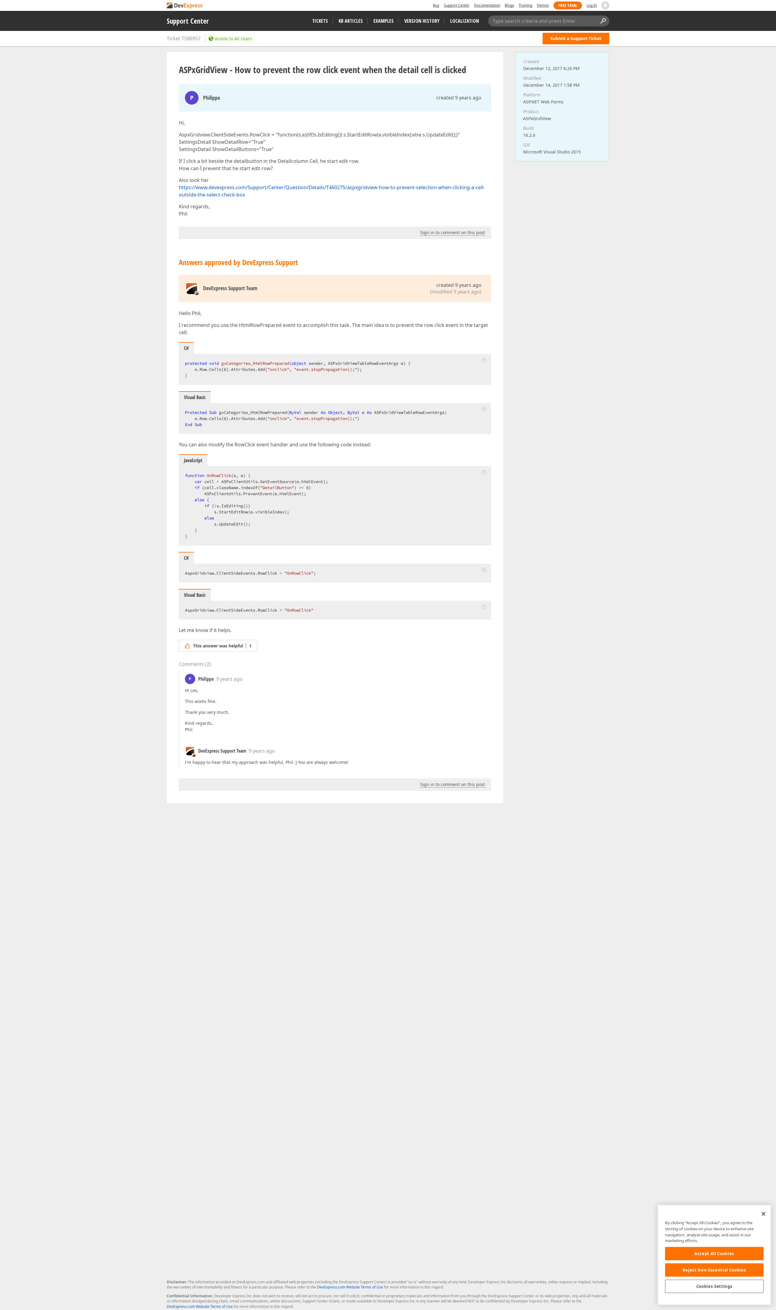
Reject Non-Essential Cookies (714, 1270)
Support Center (457, 5)
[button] (484, 360)
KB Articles (351, 21)
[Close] (763, 1214)
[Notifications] (605, 5)
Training (525, 5)
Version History (422, 21)
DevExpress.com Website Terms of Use (350, 1287)
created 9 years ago (458, 97)
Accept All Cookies (714, 1253)
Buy (436, 5)
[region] (714, 1255)
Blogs (509, 5)
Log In (592, 5)
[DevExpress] (185, 6)
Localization (464, 21)
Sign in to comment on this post (452, 232)
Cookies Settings (714, 1286)
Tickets (320, 21)
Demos (543, 5)
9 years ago (229, 679)
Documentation (487, 5)
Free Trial (567, 5)
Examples (383, 21)
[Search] (603, 20)
